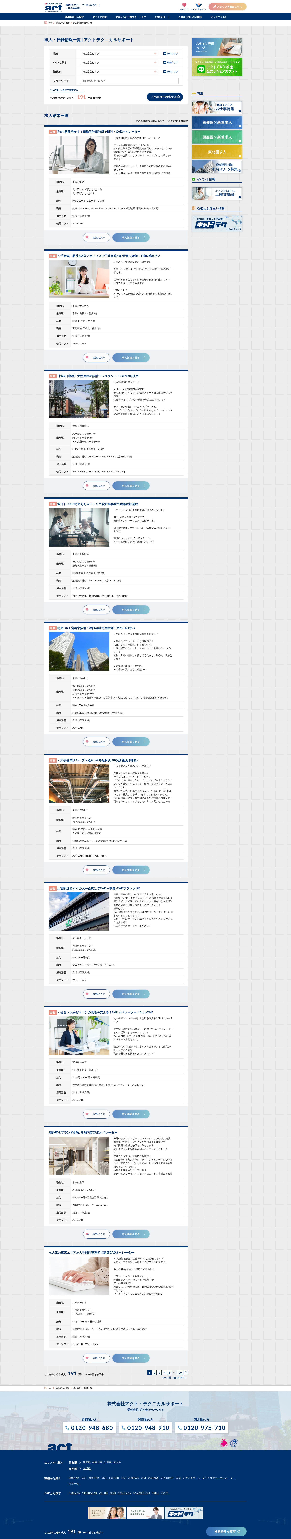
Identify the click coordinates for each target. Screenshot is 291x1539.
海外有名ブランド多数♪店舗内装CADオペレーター (83, 1132)
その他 (164, 1492)
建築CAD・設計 (78, 1478)
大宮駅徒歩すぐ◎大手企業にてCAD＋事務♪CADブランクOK (98, 888)
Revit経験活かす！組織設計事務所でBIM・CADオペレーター (98, 131)
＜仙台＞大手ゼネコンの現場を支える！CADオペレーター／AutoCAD (105, 1012)
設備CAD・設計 (137, 1478)
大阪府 (87, 1468)
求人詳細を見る (131, 237)
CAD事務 (153, 1478)
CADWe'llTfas (141, 1492)
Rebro (155, 1492)
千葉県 (108, 1462)
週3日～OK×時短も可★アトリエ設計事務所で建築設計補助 (97, 504)
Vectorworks (90, 1492)
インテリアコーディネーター (218, 1478)
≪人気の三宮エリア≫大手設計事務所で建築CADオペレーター (91, 1252)
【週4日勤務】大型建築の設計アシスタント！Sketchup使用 (98, 376)
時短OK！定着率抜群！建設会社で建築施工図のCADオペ (96, 628)
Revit (112, 1492)
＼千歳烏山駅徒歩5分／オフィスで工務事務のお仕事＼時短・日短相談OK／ (109, 256)
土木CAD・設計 (117, 1478)
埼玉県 (117, 1462)
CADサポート (162, 17)
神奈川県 (97, 1462)
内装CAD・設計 (98, 1478)
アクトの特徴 (100, 17)
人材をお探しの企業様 (190, 17)
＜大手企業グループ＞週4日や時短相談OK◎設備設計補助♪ (97, 760)
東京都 (87, 1462)
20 (180, 1372)
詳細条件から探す (74, 17)
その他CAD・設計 (170, 1478)
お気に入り (99, 237)
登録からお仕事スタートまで (131, 17)
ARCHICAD (124, 1492)
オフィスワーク (192, 1478)
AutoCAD (74, 1492)
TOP (50, 23)
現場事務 (74, 1483)
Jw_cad (103, 1492)
